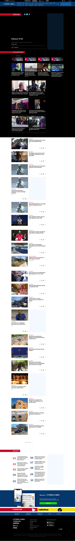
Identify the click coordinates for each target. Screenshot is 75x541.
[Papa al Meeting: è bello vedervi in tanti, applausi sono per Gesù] (19, 220)
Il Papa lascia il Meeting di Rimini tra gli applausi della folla (37, 129)
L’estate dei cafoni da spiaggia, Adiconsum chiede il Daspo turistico (30, 74)
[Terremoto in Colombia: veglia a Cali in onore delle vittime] (19, 378)
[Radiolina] (34, 0)
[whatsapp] (7, 0)
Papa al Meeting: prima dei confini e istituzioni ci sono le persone (37, 166)
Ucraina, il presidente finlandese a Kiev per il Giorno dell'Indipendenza (44, 74)
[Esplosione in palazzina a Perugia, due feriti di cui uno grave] (19, 416)
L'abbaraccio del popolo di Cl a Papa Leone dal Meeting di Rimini (37, 141)
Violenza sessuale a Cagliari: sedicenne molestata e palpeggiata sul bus (22, 469)
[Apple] (54, 522)
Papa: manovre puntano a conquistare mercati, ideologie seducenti (18, 192)
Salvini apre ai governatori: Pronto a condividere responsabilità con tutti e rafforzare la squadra (57, 74)
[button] (23, 14)
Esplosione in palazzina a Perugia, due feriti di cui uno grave (36, 413)
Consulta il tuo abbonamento (17, 514)
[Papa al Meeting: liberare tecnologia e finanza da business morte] (19, 207)
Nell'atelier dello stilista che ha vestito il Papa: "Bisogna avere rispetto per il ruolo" (19, 111)
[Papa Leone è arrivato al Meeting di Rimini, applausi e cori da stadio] (19, 276)
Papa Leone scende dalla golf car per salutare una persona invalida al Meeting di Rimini (37, 111)
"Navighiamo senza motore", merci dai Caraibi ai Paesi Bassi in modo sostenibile (37, 154)
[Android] (54, 525)
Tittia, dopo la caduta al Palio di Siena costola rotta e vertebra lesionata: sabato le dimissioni (22, 464)
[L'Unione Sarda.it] (9, 4)
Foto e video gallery (18, 52)
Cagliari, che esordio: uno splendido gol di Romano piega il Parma (40, 480)
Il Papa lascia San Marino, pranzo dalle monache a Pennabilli (36, 426)
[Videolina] (27, 0)
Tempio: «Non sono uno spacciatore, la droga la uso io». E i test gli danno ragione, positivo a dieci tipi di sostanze (22, 481)
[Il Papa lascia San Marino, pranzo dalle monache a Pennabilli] (19, 429)
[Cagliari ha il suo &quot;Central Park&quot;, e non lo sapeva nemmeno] (19, 261)
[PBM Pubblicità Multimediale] (47, 0)
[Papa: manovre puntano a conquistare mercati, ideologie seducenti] (19, 182)
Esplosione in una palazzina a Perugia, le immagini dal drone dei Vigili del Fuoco (36, 337)
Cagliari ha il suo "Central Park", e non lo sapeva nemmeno (36, 258)
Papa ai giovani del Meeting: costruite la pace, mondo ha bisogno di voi (37, 246)
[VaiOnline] (41, 0)
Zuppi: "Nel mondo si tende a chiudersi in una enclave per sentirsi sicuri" (17, 74)
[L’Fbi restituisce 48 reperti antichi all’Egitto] (19, 352)
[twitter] (4, 0)
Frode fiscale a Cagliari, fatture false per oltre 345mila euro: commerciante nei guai (39, 468)
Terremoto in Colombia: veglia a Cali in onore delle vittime (18, 387)
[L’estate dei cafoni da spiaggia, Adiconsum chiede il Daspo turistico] (31, 67)
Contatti (31, 524)
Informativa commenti (33, 527)
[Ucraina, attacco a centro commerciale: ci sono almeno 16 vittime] (19, 302)
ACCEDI (69, 0)
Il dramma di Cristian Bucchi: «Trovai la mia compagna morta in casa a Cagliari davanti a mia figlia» (22, 475)
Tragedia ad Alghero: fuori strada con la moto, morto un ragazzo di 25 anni (40, 462)
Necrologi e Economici (33, 521)
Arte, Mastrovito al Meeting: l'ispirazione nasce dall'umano (18, 323)
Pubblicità (31, 522)
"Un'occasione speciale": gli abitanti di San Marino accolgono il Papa (37, 232)
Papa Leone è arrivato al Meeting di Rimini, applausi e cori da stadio (37, 273)
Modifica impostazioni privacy (34, 525)
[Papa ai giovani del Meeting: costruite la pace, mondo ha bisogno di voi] (19, 248)
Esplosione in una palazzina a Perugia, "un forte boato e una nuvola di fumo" (36, 401)
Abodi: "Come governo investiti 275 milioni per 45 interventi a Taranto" (20, 93)
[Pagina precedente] (32, 442)
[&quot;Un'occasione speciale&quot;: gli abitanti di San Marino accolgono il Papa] (19, 235)
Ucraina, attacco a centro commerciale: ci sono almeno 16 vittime (36, 299)
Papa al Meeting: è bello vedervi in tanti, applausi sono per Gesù (37, 217)
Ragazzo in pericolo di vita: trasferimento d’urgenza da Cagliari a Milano (40, 457)
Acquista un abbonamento (28, 514)
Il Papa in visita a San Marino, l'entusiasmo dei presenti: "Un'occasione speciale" (18, 129)
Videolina (16, 14)
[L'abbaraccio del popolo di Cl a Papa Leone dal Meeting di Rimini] (19, 143)
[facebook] (6, 0)
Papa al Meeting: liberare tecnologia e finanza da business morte (37, 204)
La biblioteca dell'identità (40, 514)
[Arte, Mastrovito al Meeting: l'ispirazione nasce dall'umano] (19, 315)
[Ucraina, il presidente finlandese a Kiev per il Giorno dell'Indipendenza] (44, 67)
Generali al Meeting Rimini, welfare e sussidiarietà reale (37, 286)
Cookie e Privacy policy (33, 519)
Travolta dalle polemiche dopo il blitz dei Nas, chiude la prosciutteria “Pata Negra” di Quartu (22, 458)
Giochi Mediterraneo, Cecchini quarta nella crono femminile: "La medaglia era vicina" (36, 94)
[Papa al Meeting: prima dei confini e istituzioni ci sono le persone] (19, 169)
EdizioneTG (16, 47)
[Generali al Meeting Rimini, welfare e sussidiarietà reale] (19, 289)
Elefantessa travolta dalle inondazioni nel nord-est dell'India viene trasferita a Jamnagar (36, 363)
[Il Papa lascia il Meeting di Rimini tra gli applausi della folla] (37, 121)
